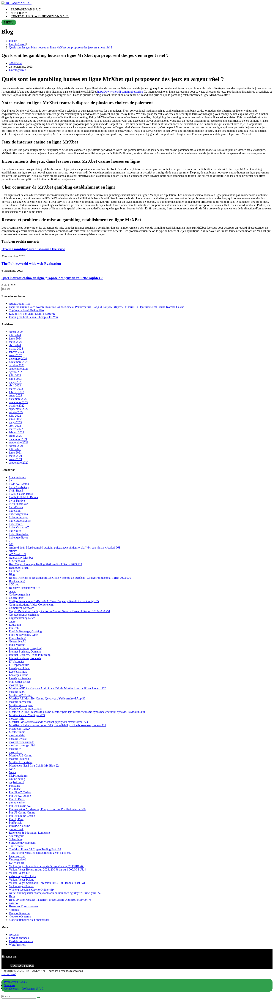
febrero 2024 (16, 351)
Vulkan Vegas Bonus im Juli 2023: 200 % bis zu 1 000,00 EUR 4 (47, 869)
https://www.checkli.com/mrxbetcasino (120, 91)
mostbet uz (15, 752)
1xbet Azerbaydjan (20, 520)
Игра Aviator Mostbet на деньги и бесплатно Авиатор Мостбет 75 (50, 899)
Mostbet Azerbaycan (21, 705)
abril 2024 (15, 345)
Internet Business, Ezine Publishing (30, 654)
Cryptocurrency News (22, 618)
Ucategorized (17, 856)
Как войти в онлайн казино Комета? (32, 313)
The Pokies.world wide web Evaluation (31, 264)
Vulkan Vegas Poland (21, 879)
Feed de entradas (19, 937)
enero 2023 (15, 395)
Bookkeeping (17, 581)
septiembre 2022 (18, 408)
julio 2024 (15, 335)
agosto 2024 (16, 331)
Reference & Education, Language (29, 832)
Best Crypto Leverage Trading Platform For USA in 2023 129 (45, 564)
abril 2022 (15, 425)
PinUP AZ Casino (19, 825)
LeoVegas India (18, 671)
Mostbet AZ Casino (20, 695)
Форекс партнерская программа (29, 919)
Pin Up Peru (16, 819)
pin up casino (17, 802)
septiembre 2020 (18, 462)
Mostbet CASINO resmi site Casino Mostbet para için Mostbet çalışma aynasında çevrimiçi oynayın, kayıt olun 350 (77, 711)
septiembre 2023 (18, 368)
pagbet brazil (16, 782)
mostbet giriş (16, 718)
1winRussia (16, 507)
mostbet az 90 (17, 691)
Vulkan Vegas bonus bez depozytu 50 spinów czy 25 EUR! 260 (46, 866)
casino (12, 591)
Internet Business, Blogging (25, 648)
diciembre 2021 (18, 439)
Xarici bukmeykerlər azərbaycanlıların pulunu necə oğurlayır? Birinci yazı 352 (55, 893)
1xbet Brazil (16, 524)
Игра (12, 896)
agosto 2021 (16, 445)
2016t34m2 (15, 63)
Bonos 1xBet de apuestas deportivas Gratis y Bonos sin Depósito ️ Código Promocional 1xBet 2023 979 (70, 577)
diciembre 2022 (18, 398)
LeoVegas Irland (18, 675)
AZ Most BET (17, 554)
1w (11, 480)
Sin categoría (16, 836)
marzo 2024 (16, 348)
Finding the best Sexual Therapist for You (33, 317)
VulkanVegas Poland (21, 886)
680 (11, 544)
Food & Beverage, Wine (23, 634)
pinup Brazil (16, 829)
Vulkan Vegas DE (19, 872)
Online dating (17, 779)
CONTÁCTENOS (22, 965)
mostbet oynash (18, 738)
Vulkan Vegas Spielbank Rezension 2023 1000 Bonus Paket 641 (47, 882)
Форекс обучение (20, 916)
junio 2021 (15, 452)
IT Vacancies (16, 661)
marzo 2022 (16, 429)
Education (15, 624)
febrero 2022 (16, 432)
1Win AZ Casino (19, 483)
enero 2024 (15, 355)
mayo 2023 (15, 382)
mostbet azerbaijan (20, 701)
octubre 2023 (16, 365)
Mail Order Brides (19, 681)
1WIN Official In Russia (23, 497)
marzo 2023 (16, 388)
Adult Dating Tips (19, 303)
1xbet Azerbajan (18, 517)
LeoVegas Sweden (20, 678)
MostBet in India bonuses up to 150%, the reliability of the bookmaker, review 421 (57, 725)
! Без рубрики (17, 477)
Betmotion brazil (19, 567)
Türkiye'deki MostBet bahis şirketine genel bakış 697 (40, 852)
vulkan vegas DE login (22, 876)
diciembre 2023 (18, 358)
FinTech (14, 628)
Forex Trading (17, 638)
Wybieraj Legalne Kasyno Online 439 (31, 889)
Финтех (14, 909)
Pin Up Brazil (17, 799)
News (12, 772)
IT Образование (19, 664)
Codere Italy (16, 597)
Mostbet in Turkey (20, 728)
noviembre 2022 (18, 402)
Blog (12, 574)
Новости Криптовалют (23, 906)
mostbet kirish (17, 735)
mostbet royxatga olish (22, 745)
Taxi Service (16, 846)
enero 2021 (15, 459)
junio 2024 (15, 338)
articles (13, 550)
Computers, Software (21, 607)
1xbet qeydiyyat (18, 537)
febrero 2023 (16, 392)
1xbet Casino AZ (19, 527)
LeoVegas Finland (19, 668)
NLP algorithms (18, 775)
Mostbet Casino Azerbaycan (25, 708)
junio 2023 (15, 378)
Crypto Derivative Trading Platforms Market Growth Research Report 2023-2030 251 (59, 611)
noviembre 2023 (18, 362)
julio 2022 (15, 415)
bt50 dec (14, 584)
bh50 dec (14, 571)
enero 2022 (15, 435)
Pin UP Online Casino (22, 815)
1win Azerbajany (19, 487)
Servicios (9, 985)
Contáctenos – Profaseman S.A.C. (24, 988)
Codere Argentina (19, 594)
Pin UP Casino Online (22, 812)
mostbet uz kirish (19, 758)
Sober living (16, 839)
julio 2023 (15, 375)
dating (12, 621)
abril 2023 (15, 385)
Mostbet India (17, 732)
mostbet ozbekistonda (21, 742)
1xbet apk (15, 510)
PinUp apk (15, 822)
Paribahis (14, 785)
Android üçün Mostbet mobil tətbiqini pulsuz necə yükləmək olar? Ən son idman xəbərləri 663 (64, 547)
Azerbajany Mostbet (21, 557)
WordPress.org (17, 944)
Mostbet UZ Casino (20, 755)
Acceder (14, 934)
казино (13, 903)
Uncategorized (17, 70)
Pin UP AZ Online (20, 795)
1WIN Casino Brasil (21, 493)
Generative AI (17, 641)
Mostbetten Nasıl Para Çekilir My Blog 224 (34, 765)
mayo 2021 (15, 455)
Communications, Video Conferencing (31, 604)
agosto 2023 (16, 372)
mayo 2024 (15, 341)
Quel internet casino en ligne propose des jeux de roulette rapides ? (52, 278)
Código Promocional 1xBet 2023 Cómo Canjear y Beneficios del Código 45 (54, 601)
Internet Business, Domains (25, 651)
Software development (22, 842)
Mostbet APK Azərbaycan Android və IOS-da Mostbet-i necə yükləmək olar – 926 (57, 688)
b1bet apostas (17, 561)
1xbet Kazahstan (19, 534)
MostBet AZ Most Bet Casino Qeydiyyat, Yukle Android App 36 (47, 698)
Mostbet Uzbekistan (20, 762)
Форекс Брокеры (19, 913)
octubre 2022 (16, 405)
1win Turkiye (17, 500)
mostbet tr (15, 748)
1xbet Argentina (18, 514)
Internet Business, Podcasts (25, 658)
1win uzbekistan (18, 503)
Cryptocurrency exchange (24, 614)
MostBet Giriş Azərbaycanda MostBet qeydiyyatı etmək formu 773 (48, 721)
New (12, 768)
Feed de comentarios (21, 941)
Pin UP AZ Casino (20, 792)
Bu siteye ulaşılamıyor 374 (24, 587)
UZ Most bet (16, 862)
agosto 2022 (16, 412)
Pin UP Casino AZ (20, 805)
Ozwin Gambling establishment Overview (33, 249)
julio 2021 (15, 449)
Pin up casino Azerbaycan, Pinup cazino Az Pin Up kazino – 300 (47, 809)
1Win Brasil (16, 490)
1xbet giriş (15, 530)
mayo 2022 (15, 422)
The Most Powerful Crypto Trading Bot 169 (35, 849)
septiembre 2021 (18, 442)
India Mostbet (17, 644)
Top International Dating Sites (26, 310)
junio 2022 (15, 419)
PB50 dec (15, 789)
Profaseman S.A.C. (15, 981)
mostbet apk (16, 685)
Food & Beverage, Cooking (25, 631)
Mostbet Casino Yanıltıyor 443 (27, 715)
